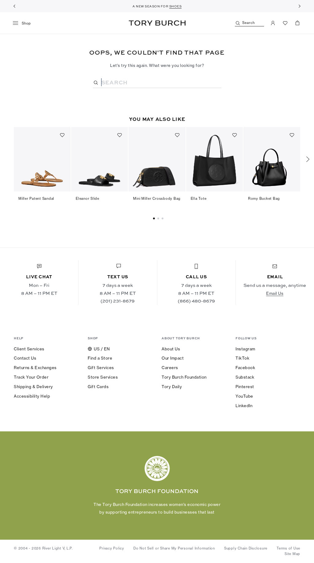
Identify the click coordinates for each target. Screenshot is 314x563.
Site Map (292, 554)
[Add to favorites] (62, 135)
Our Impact (173, 358)
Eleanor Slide (87, 198)
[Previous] (14, 6)
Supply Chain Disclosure (245, 548)
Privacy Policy (111, 548)
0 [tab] (155, 218)
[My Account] (273, 23)
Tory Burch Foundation (184, 377)
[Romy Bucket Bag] (271, 159)
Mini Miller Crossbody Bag (157, 198)
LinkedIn (244, 405)
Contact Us (25, 358)
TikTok (242, 358)
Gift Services (101, 367)
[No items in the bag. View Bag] (297, 23)
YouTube (244, 396)
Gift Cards (98, 386)
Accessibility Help (32, 396)
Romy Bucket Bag (264, 198)
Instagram (245, 348)
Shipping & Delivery (33, 386)
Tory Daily (172, 386)
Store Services (103, 377)
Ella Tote (199, 198)
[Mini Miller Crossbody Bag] (156, 159)
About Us (171, 348)
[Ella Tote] (214, 159)
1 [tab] (159, 218)
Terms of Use (288, 548)
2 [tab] (163, 218)
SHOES (175, 6)
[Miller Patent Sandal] (42, 159)
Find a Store (100, 358)
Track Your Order (31, 377)
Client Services (29, 348)
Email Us (274, 293)
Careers (170, 367)
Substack (245, 377)
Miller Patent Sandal (36, 198)
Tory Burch (157, 23)
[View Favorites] (285, 23)
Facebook (245, 367)
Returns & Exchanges (35, 367)
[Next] (299, 6)
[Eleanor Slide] (99, 159)
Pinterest (245, 386)
